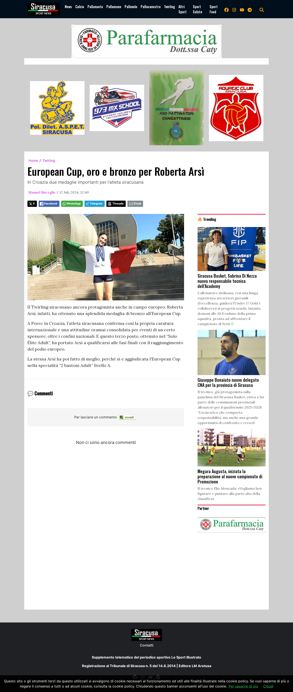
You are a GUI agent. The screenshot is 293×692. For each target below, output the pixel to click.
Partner (203, 508)
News (68, 6)
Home (33, 160)
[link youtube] (242, 9)
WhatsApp (73, 203)
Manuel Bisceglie (42, 192)
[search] (262, 9)
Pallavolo (131, 6)
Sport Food (214, 9)
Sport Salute (197, 9)
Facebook (50, 203)
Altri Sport (182, 9)
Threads (118, 203)
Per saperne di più (243, 686)
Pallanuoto (95, 6)
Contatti (146, 645)
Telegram (96, 203)
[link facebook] (226, 9)
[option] (57, 108)
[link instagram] (234, 9)
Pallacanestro (151, 6)
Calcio (79, 6)
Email (137, 203)
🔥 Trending (207, 219)
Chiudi (268, 686)
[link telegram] (250, 9)
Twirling (169, 6)
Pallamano (113, 6)
